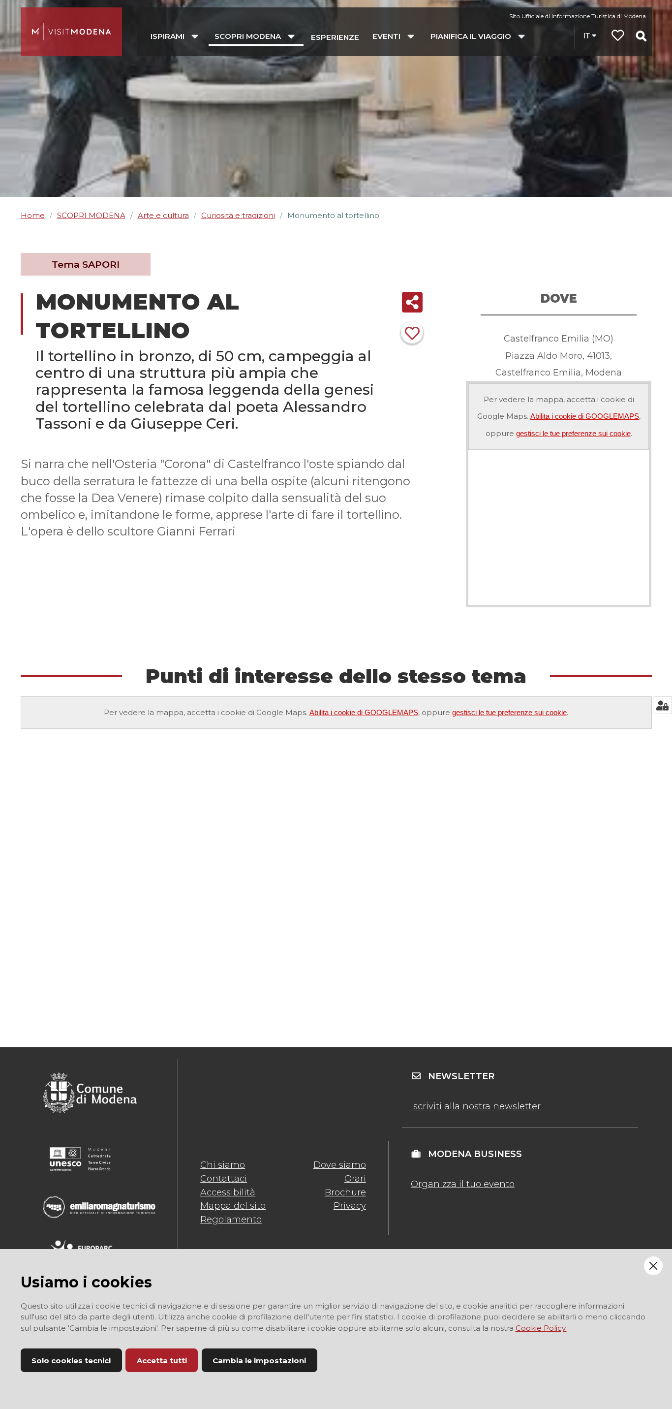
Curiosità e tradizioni (238, 215)
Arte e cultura (163, 215)
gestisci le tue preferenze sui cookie (573, 433)
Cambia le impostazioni (259, 1360)
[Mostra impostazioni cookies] (662, 705)
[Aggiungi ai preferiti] (412, 332)
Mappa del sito (233, 1205)
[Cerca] (641, 36)
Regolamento (231, 1219)
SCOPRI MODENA (91, 215)
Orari (355, 1178)
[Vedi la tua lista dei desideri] (617, 36)
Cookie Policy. (541, 1328)
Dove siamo (339, 1164)
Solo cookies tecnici (71, 1360)
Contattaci (223, 1178)
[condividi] (412, 302)
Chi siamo (222, 1164)
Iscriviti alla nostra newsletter (476, 1106)
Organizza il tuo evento (463, 1184)
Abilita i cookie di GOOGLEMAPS (584, 416)
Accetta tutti (162, 1360)
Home (33, 215)
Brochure (345, 1192)
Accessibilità (227, 1192)
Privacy (350, 1205)
